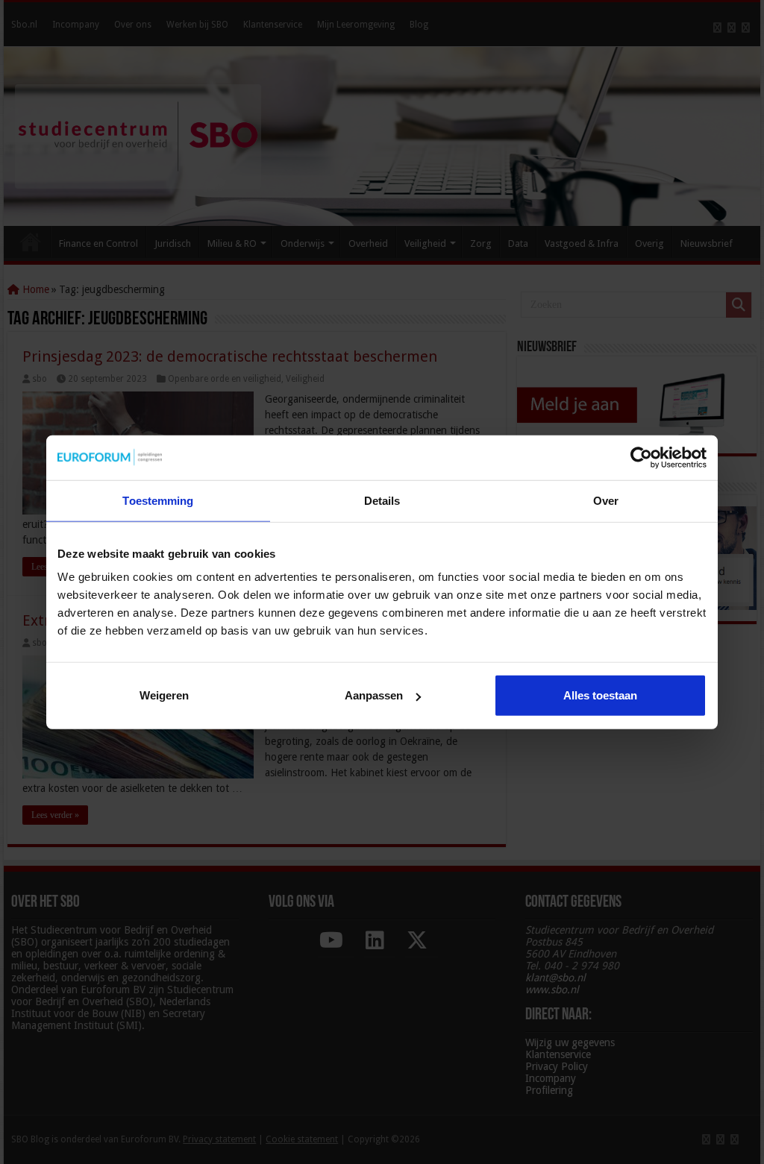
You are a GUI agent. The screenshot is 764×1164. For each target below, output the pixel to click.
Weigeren (164, 695)
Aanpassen (374, 695)
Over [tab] (606, 500)
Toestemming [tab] (157, 500)
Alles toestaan (600, 695)
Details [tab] (382, 500)
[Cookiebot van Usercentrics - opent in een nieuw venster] (641, 457)
